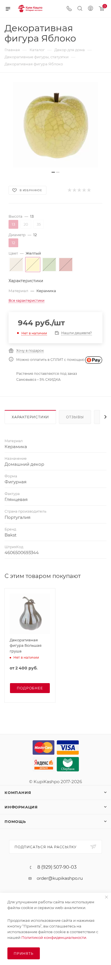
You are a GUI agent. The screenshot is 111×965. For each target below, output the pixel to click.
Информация (21, 807)
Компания (18, 792)
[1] (69, 190)
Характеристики (30, 417)
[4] (83, 190)
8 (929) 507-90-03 (57, 867)
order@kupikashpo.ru (60, 878)
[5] (88, 190)
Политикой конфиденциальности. (54, 937)
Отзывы (75, 417)
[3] (79, 190)
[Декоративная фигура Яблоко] (55, 124)
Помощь (15, 821)
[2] (74, 190)
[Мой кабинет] (90, 9)
